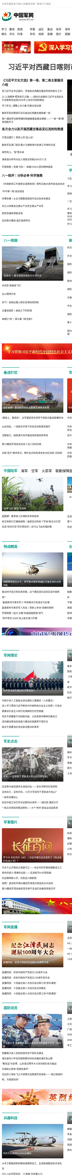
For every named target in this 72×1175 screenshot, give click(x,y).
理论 (4, 34)
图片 (58, 34)
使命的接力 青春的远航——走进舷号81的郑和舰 (26, 878)
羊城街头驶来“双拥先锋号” (15, 1074)
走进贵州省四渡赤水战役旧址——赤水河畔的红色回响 (29, 791)
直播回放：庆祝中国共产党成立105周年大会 (24, 977)
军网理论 (10, 655)
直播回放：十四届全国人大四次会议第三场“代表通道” (29, 998)
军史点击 (10, 746)
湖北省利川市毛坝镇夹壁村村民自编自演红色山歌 (27, 1063)
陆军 (58, 29)
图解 (67, 34)
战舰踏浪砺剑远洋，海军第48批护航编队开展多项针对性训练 (32, 583)
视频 (41, 34)
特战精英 (10, 546)
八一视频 (10, 240)
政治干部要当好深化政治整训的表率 (20, 726)
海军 (67, 29)
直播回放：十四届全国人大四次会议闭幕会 (24, 993)
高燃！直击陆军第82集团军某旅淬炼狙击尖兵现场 (27, 888)
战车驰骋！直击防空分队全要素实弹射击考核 (26, 407)
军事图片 (10, 827)
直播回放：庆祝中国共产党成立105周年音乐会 (26, 982)
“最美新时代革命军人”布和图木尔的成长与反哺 (26, 602)
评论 (12, 34)
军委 (32, 29)
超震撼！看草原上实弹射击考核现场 (20, 516)
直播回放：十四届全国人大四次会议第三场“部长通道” (29, 988)
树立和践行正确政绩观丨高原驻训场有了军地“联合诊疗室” (31, 521)
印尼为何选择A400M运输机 (17, 1158)
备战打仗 (10, 372)
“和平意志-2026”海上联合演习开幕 (19, 618)
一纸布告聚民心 (10, 802)
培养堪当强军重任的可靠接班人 (19, 690)
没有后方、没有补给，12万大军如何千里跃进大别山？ (30, 797)
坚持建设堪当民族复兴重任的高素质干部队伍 (25, 721)
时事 (20, 34)
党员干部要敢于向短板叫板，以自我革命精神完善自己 (29, 716)
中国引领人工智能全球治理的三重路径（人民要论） (28, 700)
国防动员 (10, 1013)
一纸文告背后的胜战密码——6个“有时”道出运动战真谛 (30, 813)
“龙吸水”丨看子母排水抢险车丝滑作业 (22, 275)
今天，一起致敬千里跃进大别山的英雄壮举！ (26, 781)
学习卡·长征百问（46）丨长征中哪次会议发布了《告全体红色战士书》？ (32, 864)
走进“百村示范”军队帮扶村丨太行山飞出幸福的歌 (27, 526)
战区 (41, 29)
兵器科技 (10, 1123)
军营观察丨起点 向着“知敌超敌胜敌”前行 (22, 613)
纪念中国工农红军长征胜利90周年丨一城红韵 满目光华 (30, 807)
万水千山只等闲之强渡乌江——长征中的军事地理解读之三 (32, 872)
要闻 (12, 29)
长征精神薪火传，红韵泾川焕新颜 (19, 883)
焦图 (20, 29)
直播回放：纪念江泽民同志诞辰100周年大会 (26, 967)
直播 (50, 34)
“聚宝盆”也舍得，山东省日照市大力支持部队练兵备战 (29, 1068)
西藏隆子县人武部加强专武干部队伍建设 (22, 1058)
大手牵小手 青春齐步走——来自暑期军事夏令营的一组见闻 (32, 1050)
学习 (4, 29)
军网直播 (10, 932)
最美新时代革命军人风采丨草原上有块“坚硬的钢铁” (28, 607)
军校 (32, 34)
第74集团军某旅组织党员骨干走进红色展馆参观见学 (28, 893)
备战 (50, 29)
